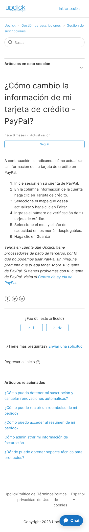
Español (78, 494)
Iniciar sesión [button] (69, 8)
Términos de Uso (45, 497)
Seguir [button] (44, 144)
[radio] (32, 327)
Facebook (7, 299)
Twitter (15, 299)
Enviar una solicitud (65, 346)
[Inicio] (15, 11)
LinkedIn (22, 299)
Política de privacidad (26, 497)
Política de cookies (60, 499)
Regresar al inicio (19, 361)
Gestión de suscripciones (41, 25)
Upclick (10, 25)
